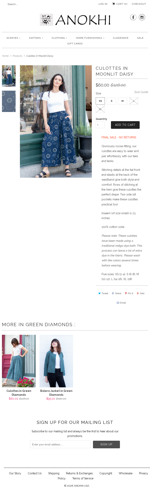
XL (100, 109)
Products (17, 56)
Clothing (58, 38)
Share (118, 293)
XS (100, 100)
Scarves (12, 38)
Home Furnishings (89, 38)
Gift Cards (75, 43)
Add (142, 293)
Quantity (101, 118)
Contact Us (35, 473)
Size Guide (141, 92)
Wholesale (125, 473)
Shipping (53, 473)
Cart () (121, 4)
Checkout (139, 4)
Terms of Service (82, 478)
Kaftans (35, 38)
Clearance (121, 38)
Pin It (130, 293)
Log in (103, 4)
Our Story (15, 473)
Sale (140, 38)
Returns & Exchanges (79, 473)
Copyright (105, 473)
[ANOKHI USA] (75, 21)
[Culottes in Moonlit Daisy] (56, 121)
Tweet (105, 293)
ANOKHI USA (81, 485)
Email (123, 302)
